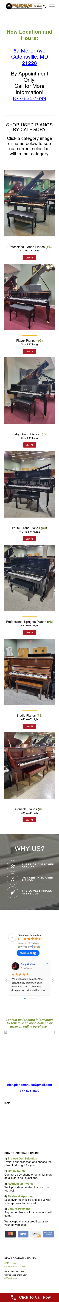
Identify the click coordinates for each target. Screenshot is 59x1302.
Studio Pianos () (30, 715)
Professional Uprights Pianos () (29, 621)
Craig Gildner (28, 964)
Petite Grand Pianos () (29, 528)
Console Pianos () (29, 809)
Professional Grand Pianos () (29, 246)
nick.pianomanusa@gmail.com (29, 1084)
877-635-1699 (29, 98)
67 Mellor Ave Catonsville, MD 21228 (29, 56)
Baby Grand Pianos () (29, 434)
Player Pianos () (29, 340)
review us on (26, 952)
